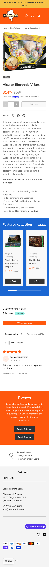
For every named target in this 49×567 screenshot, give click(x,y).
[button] (39, 16)
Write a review (24, 323)
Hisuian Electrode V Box (32, 28)
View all (42, 224)
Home (5, 28)
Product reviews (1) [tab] (13, 334)
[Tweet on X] (13, 115)
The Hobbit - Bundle (35, 262)
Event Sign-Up (24, 437)
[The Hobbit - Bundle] (37, 241)
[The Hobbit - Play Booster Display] (13, 241)
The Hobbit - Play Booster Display (11, 263)
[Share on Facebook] (18, 115)
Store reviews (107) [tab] (35, 334)
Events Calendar (24, 429)
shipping (15, 96)
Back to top (23, 472)
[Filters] (5, 342)
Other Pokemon (15, 28)
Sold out (34, 104)
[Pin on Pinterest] (24, 115)
